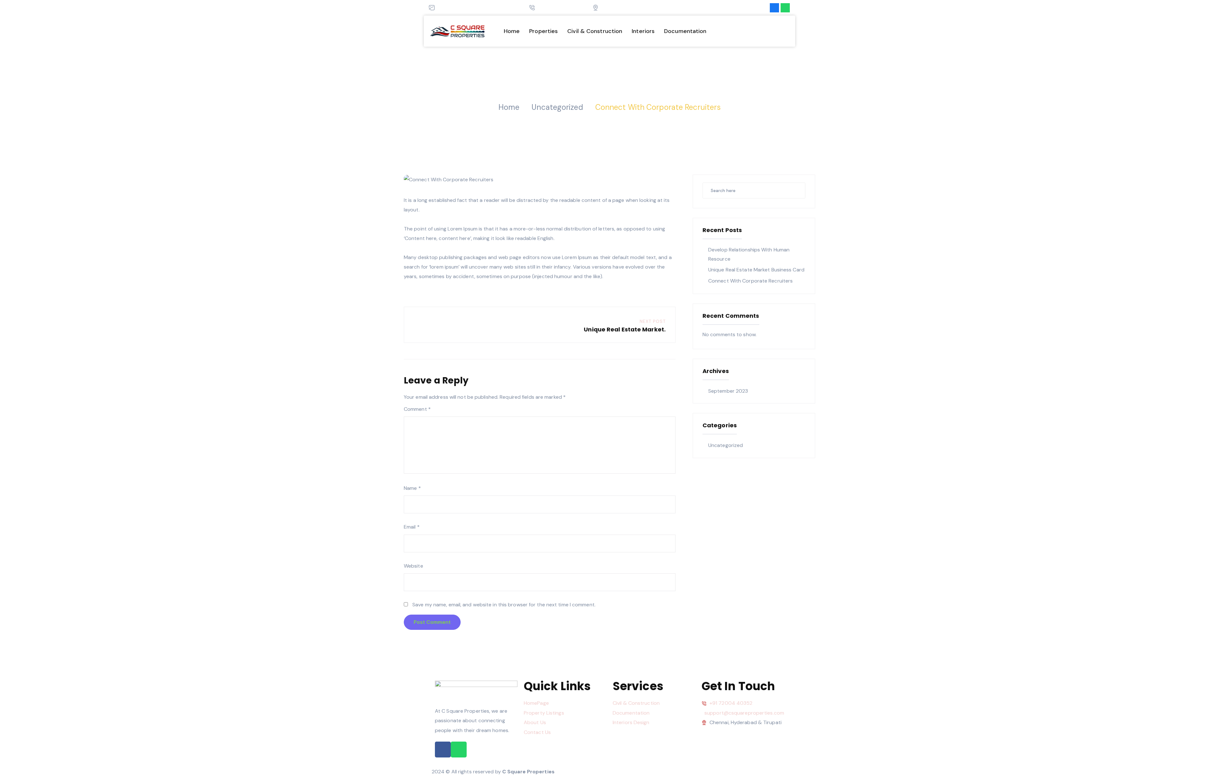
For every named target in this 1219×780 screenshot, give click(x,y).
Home (512, 31)
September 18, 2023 (601, 94)
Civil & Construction (594, 31)
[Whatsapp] (785, 7)
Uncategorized (648, 94)
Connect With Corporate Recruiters (750, 280)
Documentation (685, 31)
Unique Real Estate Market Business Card (756, 269)
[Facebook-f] (774, 7)
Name (412, 488)
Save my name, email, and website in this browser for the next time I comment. (504, 604)
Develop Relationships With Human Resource (748, 254)
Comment (417, 409)
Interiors (643, 31)
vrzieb (562, 94)
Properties (543, 31)
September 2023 (728, 391)
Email (412, 526)
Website (413, 566)
